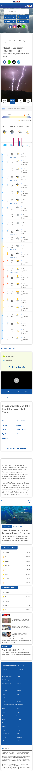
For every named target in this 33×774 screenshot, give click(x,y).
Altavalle (5, 438)
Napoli (3, 730)
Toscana (18, 683)
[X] (19, 26)
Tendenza (7, 526)
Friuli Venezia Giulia (7, 683)
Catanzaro (19, 737)
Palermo (4, 740)
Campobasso (5, 733)
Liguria (4, 672)
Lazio (17, 687)
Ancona (4, 723)
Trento (4, 715)
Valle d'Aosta (19, 669)
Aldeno (18, 425)
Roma (17, 726)
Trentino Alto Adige (7, 676)
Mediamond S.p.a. (14, 764)
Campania (4, 690)
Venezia (18, 715)
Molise (4, 694)
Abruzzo (18, 690)
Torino (4, 708)
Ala (3, 420)
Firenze (18, 723)
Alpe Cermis (6, 434)
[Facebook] (10, 26)
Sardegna (18, 701)
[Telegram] (18, 62)
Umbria (4, 687)
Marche (18, 680)
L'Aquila (18, 730)
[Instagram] (14, 26)
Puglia (17, 694)
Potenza (4, 737)
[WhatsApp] (23, 26)
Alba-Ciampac (20, 420)
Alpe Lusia (19, 434)
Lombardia (19, 672)
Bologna (18, 719)
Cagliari (18, 740)
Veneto (18, 676)
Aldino (4, 429)
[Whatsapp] (9, 62)
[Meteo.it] (28, 5)
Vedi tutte (29, 501)
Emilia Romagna (6, 680)
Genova (4, 712)
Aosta (18, 708)
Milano (18, 712)
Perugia (4, 726)
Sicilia (3, 701)
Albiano (4, 425)
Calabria (18, 697)
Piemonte (4, 669)
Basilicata (4, 697)
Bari (17, 733)
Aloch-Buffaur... (21, 429)
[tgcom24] (16, 2)
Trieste (4, 719)
